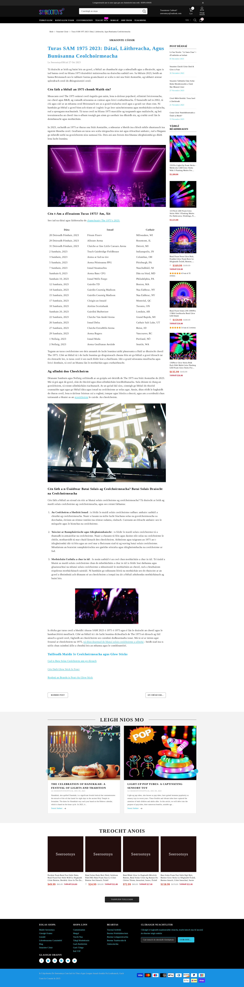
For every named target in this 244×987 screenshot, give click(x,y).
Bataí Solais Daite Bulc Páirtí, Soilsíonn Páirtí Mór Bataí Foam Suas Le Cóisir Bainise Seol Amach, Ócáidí (101, 877)
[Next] (196, 771)
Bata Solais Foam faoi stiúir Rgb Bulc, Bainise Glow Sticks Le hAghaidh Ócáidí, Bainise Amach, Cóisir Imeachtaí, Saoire (178, 877)
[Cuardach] (113, 11)
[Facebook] (41, 960)
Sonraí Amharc (57, 808)
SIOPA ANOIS (146, 3)
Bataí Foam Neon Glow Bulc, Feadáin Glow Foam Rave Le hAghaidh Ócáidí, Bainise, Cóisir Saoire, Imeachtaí (182, 259)
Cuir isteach (187, 940)
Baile (51, 32)
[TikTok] (61, 960)
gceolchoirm (81, 397)
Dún (203, 3)
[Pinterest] (54, 960)
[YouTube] (68, 960)
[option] (84, 770)
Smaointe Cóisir (62, 32)
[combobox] (110, 11)
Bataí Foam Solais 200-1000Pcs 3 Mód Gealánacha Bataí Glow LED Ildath (183, 313)
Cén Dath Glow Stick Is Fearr (64, 669)
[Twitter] (74, 960)
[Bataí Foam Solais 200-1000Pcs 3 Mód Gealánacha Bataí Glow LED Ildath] (183, 294)
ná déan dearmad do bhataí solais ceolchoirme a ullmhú (113, 641)
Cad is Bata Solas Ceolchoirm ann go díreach (72, 660)
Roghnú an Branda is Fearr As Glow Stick (70, 677)
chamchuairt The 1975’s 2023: (103, 220)
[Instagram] (48, 960)
